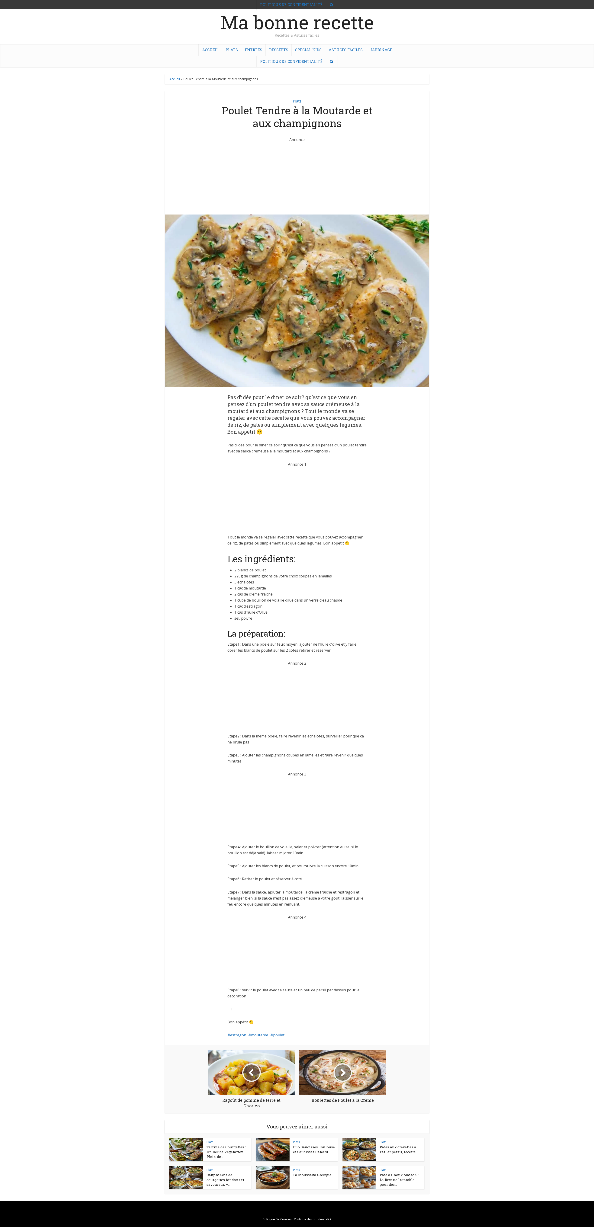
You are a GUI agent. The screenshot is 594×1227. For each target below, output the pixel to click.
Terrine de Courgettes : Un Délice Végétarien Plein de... (226, 1152)
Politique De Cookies (277, 1219)
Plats (232, 49)
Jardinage (381, 49)
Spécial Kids (308, 49)
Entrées (253, 49)
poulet (278, 1035)
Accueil (210, 49)
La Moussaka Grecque (312, 1175)
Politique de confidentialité (291, 61)
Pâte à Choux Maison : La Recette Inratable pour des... (399, 1180)
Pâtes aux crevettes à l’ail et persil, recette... (399, 1149)
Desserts (278, 49)
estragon (238, 1035)
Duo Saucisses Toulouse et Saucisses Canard (314, 1149)
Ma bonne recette (297, 22)
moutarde (259, 1035)
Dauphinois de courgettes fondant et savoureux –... (225, 1180)
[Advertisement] (297, 175)
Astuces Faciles (346, 49)
